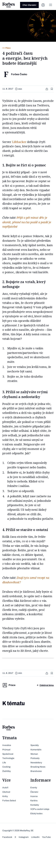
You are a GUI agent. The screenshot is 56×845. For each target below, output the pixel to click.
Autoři (5, 787)
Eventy (33, 787)
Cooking (6, 767)
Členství (34, 792)
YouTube (46, 837)
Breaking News (37, 767)
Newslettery (36, 762)
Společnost (7, 754)
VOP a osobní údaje (39, 809)
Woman (34, 754)
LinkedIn (35, 837)
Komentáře (35, 749)
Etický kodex (36, 813)
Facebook (7, 837)
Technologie (8, 758)
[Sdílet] (47, 89)
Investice (6, 745)
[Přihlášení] (43, 5)
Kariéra (33, 800)
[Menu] (50, 5)
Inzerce (34, 796)
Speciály (34, 745)
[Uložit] (52, 89)
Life (4, 762)
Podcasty (35, 758)
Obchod (6, 792)
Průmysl (6, 749)
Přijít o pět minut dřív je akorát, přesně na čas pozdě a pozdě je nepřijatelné (26, 222)
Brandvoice (36, 771)
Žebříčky (6, 771)
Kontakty (34, 805)
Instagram (24, 837)
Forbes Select (9, 800)
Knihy (5, 796)
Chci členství (29, 5)
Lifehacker (19, 142)
